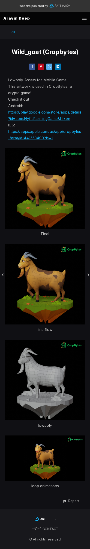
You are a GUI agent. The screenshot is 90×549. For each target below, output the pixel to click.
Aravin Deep (16, 18)
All (13, 31)
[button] (71, 500)
